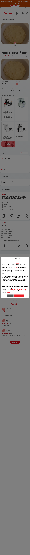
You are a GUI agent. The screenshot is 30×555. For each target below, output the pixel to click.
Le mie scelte (10, 296)
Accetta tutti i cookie (18, 296)
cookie (9, 292)
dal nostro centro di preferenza (19, 289)
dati (17, 267)
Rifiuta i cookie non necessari (21, 258)
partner (17, 263)
